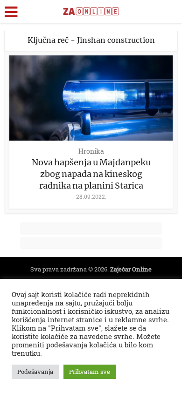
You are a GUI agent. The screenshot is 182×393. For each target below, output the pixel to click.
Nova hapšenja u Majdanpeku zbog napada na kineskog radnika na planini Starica (91, 174)
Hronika (91, 151)
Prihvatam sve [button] (89, 371)
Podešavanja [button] (35, 371)
